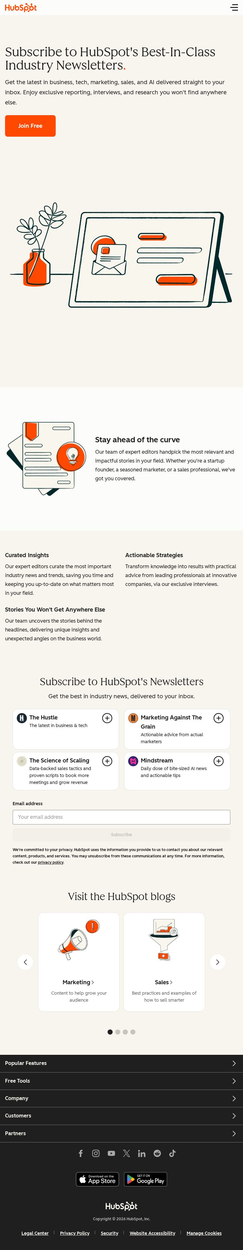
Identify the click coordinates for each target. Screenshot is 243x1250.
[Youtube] (111, 1154)
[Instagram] (96, 1154)
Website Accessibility (152, 1233)
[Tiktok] (172, 1154)
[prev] (25, 962)
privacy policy (50, 862)
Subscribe (121, 834)
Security (109, 1233)
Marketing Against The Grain (171, 722)
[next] (217, 962)
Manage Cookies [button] (204, 1233)
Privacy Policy (75, 1233)
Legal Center (35, 1233)
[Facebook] (80, 1154)
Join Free (30, 125)
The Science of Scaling (59, 760)
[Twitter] (126, 1154)
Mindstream (157, 760)
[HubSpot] (121, 1206)
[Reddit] (157, 1154)
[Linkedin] (141, 1154)
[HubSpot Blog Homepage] (21, 8)
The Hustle (43, 717)
